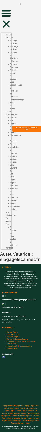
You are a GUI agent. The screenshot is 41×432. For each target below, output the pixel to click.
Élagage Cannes (13, 408)
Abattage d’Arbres (13, 334)
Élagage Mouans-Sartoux (17, 413)
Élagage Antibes (8, 406)
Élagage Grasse (15, 411)
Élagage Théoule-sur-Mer (30, 418)
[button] (6, 19)
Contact (9, 248)
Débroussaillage (12, 348)
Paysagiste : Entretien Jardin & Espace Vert (21, 341)
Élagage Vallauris (21, 421)
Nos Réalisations (10, 213)
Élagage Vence (33, 421)
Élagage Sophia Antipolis (11, 418)
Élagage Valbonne (8, 421)
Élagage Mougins (33, 413)
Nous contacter (9, 293)
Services (9, 37)
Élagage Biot (18, 406)
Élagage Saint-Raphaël (31, 416)
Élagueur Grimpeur (13, 337)
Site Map (32, 428)
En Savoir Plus (8, 221)
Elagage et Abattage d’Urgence (17, 339)
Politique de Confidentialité (20, 428)
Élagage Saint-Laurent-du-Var (12, 416)
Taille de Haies (11, 344)
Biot (11, 120)
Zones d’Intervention (11, 113)
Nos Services (8, 328)
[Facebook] (3, 357)
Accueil (8, 34)
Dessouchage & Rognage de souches (19, 346)
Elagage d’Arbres (12, 332)
